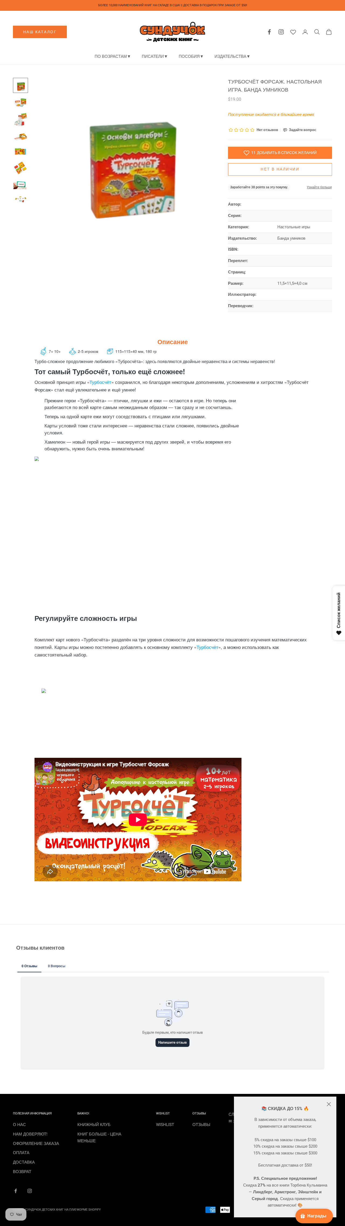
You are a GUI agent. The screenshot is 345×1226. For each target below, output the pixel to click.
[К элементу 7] (20, 184)
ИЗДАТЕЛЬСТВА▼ (232, 56)
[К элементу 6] (20, 168)
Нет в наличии (280, 169)
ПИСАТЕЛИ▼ (155, 56)
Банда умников (291, 238)
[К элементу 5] (20, 151)
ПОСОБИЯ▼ (191, 56)
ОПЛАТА (21, 1152)
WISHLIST (165, 1124)
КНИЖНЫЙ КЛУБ (94, 1124)
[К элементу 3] (20, 119)
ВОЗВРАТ (22, 1171)
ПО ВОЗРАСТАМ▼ (113, 56)
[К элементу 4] (20, 137)
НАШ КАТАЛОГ (40, 32)
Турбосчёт (100, 381)
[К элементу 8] (20, 199)
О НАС (19, 1124)
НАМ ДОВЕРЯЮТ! (30, 1134)
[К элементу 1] (20, 85)
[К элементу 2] (20, 102)
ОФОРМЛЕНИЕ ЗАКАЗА (36, 1143)
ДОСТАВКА (24, 1162)
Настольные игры (293, 227)
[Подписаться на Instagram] (29, 1191)
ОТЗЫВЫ (201, 1124)
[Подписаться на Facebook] (15, 1191)
